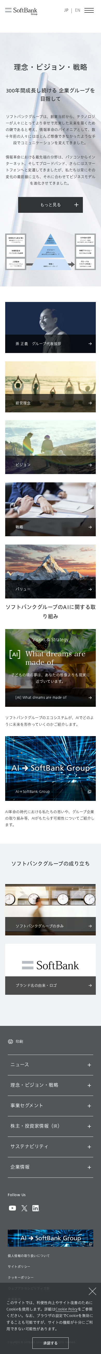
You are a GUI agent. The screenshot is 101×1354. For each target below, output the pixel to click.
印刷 (19, 1041)
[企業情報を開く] (89, 1167)
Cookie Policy (66, 1309)
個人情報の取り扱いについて (29, 1256)
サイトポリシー (19, 1266)
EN (77, 10)
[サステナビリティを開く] (89, 1147)
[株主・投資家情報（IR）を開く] (89, 1126)
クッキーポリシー (21, 1277)
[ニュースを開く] (89, 1065)
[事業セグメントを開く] (89, 1106)
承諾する (50, 1343)
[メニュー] (89, 10)
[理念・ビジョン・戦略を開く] (89, 1085)
